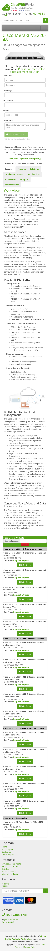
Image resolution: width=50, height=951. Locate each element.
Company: (7, 90)
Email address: (9, 100)
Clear (25, 544)
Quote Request (8, 854)
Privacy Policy (29, 947)
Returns (5, 886)
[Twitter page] (25, 929)
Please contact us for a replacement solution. (27, 70)
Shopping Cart (8, 849)
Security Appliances (10, 866)
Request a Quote (21, 560)
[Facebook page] (20, 929)
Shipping (5, 883)
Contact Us (6, 852)
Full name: (7, 75)
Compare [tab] (24, 179)
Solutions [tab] (34, 169)
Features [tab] (22, 169)
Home (4, 847)
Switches (5, 869)
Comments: (8, 120)
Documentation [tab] (12, 184)
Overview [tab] (9, 169)
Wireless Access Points (11, 864)
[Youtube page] (29, 929)
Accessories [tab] (10, 179)
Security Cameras (9, 871)
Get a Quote (26, 565)
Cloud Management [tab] (14, 174)
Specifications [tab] (33, 174)
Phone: (6, 110)
